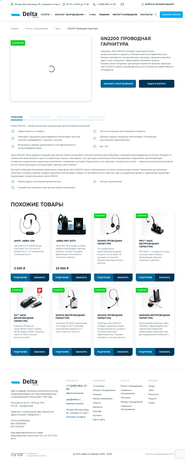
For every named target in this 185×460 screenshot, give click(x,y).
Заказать (39, 277)
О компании (99, 386)
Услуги (45, 14)
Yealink (151, 402)
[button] (155, 14)
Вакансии (97, 407)
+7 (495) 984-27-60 (77, 387)
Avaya (151, 386)
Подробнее (20, 277)
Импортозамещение (125, 14)
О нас (92, 14)
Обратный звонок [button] (75, 393)
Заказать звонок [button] (171, 14)
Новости (97, 402)
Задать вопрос (156, 83)
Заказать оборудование (118, 83)
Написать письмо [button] (74, 404)
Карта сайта (99, 419)
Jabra (57, 28)
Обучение (125, 397)
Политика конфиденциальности (159, 454)
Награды (97, 411)
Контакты (146, 14)
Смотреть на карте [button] (75, 417)
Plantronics (153, 394)
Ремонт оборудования (131, 386)
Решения (104, 14)
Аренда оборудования (132, 402)
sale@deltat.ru (132, 4)
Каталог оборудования (69, 14)
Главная (14, 28)
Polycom (152, 398)
